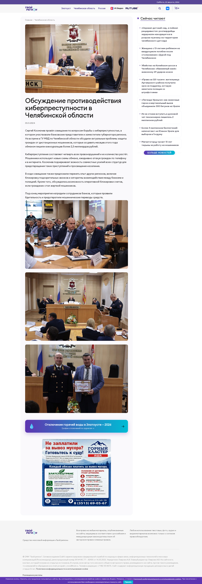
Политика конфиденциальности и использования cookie (62, 569)
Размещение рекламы (32, 575)
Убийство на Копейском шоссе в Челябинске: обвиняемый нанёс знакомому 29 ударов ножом (159, 68)
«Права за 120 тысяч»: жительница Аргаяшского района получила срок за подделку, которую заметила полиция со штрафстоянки (160, 86)
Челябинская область (84, 8)
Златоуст (66, 8)
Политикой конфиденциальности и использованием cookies (157, 579)
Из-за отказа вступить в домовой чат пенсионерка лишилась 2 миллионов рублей (160, 117)
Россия (101, 8)
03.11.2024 (30, 123)
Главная (28, 20)
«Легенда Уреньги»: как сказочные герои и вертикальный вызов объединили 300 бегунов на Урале (161, 103)
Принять (128, 582)
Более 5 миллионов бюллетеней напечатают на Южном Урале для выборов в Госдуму (160, 131)
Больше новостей (159, 152)
